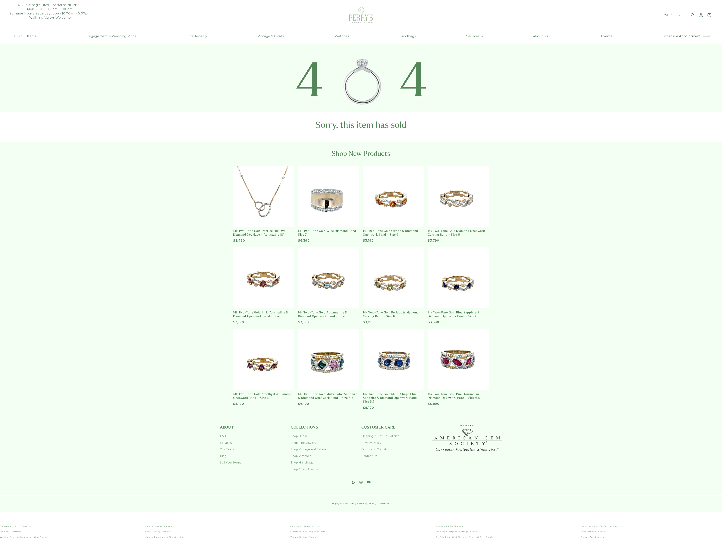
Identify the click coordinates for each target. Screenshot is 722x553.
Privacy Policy (371, 443)
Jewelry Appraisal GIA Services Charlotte (602, 526)
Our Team (227, 449)
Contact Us (369, 456)
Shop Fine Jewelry (303, 443)
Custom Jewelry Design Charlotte (307, 531)
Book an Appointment (592, 537)
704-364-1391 (673, 15)
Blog (223, 456)
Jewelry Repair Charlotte (594, 531)
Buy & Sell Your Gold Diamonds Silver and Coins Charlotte (465, 537)
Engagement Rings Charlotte (15, 526)
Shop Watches (301, 456)
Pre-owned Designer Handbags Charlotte (457, 531)
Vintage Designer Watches (304, 537)
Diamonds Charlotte (10, 531)
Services (226, 443)
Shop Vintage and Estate (308, 449)
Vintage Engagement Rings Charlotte (165, 537)
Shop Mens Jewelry (304, 469)
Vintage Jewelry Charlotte (159, 526)
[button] (474, 36)
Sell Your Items (230, 462)
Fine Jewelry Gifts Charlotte (304, 526)
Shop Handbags (302, 462)
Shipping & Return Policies (380, 436)
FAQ (223, 436)
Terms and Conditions (376, 449)
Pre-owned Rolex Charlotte (449, 526)
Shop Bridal (299, 436)
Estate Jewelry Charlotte (158, 531)
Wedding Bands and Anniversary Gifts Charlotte (24, 537)
